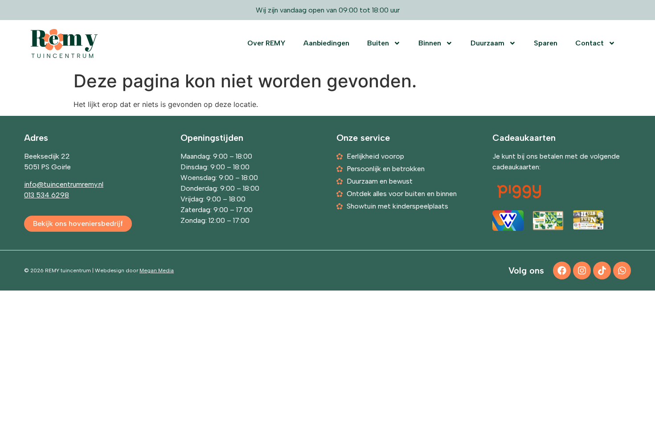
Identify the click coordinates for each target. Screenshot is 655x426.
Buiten (378, 43)
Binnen (429, 43)
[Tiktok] (602, 270)
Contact (589, 43)
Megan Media (156, 270)
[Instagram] (582, 270)
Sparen (545, 43)
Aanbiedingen (326, 43)
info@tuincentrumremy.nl (63, 184)
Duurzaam (487, 43)
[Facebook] (562, 270)
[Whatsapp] (622, 270)
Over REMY (266, 43)
